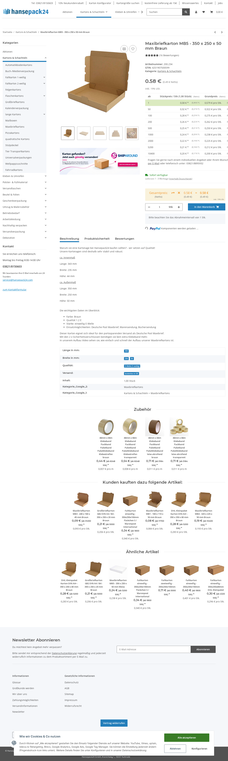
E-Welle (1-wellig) (132, 366)
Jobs (220, 3)
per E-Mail (153, 163)
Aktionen (8, 51)
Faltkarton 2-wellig (15, 83)
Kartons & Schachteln (170, 71)
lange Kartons (13, 114)
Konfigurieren (199, 748)
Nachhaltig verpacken (15, 225)
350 (126, 351)
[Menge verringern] (149, 207)
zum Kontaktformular (15, 289)
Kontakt (208, 3)
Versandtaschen (12, 188)
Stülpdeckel (11, 145)
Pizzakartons (12, 132)
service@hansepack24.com (18, 280)
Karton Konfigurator (100, 3)
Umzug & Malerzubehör (16, 206)
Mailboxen (11, 120)
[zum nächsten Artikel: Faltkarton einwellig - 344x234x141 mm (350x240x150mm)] (221, 32)
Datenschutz (72, 682)
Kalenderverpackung (17, 108)
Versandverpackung (14, 231)
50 (132, 358)
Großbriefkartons (15, 102)
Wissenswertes (190, 3)
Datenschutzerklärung (64, 653)
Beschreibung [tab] (69, 238)
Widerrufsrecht (73, 705)
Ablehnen (175, 748)
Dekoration (9, 237)
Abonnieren (203, 649)
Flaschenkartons (14, 95)
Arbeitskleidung (11, 219)
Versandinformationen (25, 705)
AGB (67, 688)
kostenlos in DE (131, 373)
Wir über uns (19, 694)
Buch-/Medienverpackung (19, 71)
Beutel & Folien (11, 194)
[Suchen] (186, 12)
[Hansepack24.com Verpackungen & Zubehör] (27, 12)
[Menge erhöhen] (178, 207)
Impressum (71, 700)
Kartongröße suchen (128, 3)
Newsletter (18, 711)
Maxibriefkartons (14, 126)
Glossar (16, 682)
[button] (196, 12)
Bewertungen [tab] (124, 238)
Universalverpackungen (18, 157)
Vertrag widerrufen (114, 723)
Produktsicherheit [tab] (97, 238)
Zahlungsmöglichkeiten (25, 700)
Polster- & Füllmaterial (15, 182)
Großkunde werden (23, 688)
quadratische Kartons (17, 139)
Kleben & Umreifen (13, 176)
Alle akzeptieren (187, 737)
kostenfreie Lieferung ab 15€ (161, 3)
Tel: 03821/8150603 (42, 3)
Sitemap (69, 694)
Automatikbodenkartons (18, 65)
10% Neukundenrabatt (71, 3)
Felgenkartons (13, 89)
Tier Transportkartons (17, 151)
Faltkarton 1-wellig (15, 77)
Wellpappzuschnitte (16, 163)
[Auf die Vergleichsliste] (124, 49)
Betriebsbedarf (11, 213)
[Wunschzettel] (203, 12)
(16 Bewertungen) (169, 55)
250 (126, 358)
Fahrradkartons (14, 169)
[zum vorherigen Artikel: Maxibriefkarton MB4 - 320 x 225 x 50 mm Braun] (215, 32)
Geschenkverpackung (15, 200)
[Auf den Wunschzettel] (133, 49)
